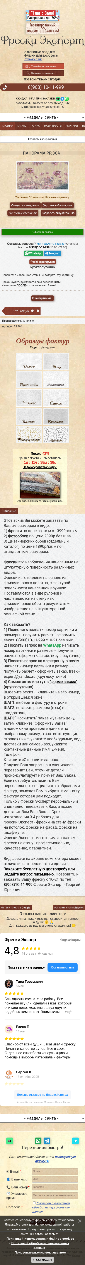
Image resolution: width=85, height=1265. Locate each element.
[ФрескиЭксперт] (42, 40)
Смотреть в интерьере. (25, 205)
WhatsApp (35, 253)
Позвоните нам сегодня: (42, 79)
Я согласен (42, 1260)
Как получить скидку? (51, 243)
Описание (9, 511)
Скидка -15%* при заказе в (35, 98)
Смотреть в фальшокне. (57, 205)
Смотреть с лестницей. (22, 213)
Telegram (54, 253)
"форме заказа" (63, 682)
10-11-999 (46, 87)
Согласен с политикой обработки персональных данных (51, 1207)
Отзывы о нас (33, 59)
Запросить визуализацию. (58, 213)
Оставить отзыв (16, 907)
